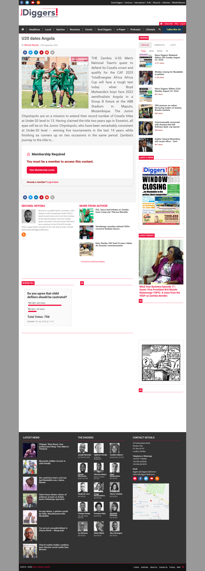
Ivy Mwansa (83, 533)
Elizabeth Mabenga (113, 514)
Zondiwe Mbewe (116, 455)
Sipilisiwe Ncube (100, 455)
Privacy (172, 567)
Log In (182, 23)
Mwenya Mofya (100, 474)
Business (75, 29)
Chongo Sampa (84, 513)
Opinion (60, 29)
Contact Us (163, 567)
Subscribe (169, 23)
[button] (25, 52)
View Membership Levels (42, 170)
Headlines (34, 29)
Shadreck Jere (84, 494)
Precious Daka (100, 513)
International (139, 2)
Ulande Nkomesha (82, 475)
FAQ (176, 23)
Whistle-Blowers (178, 2)
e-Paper (121, 29)
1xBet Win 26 (173, 29)
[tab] (145, 45)
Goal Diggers (105, 29)
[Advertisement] (132, 14)
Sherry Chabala (116, 494)
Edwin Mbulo (99, 533)
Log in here (52, 182)
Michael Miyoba (31, 45)
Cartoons (128, 2)
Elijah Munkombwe (115, 475)
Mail (178, 567)
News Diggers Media (41, 567)
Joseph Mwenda (84, 455)
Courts (88, 29)
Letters (136, 567)
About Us (156, 2)
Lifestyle (150, 29)
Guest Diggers (117, 2)
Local (48, 29)
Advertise (166, 2)
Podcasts (135, 29)
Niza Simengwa (116, 533)
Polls (149, 2)
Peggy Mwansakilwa (99, 495)
